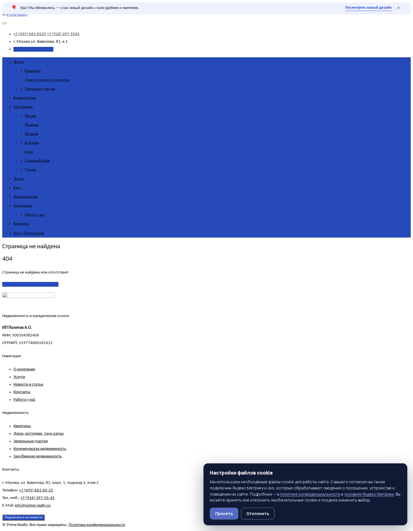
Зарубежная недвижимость (37, 456)
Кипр (29, 151)
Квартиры (33, 71)
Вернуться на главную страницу (30, 284)
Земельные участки (40, 88)
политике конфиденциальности (310, 494)
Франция (32, 124)
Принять (224, 513)
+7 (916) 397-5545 (63, 34)
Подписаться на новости (23, 517)
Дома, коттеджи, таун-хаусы (47, 80)
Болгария (32, 142)
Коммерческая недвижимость (39, 449)
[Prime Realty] (15, 15)
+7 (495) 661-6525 (29, 34)
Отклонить (257, 513)
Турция (30, 169)
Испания (31, 133)
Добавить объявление (33, 49)
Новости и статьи (28, 384)
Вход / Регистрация (28, 233)
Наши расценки (25, 196)
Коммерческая (24, 97)
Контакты (21, 223)
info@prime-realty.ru (33, 505)
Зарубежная (23, 106)
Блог (17, 187)
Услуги (18, 178)
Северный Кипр (37, 160)
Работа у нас (35, 214)
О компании (22, 205)
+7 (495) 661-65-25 (36, 490)
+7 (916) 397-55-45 (38, 498)
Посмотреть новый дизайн (368, 8)
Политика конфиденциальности (97, 525)
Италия (30, 115)
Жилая (18, 62)
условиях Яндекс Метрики (369, 494)
